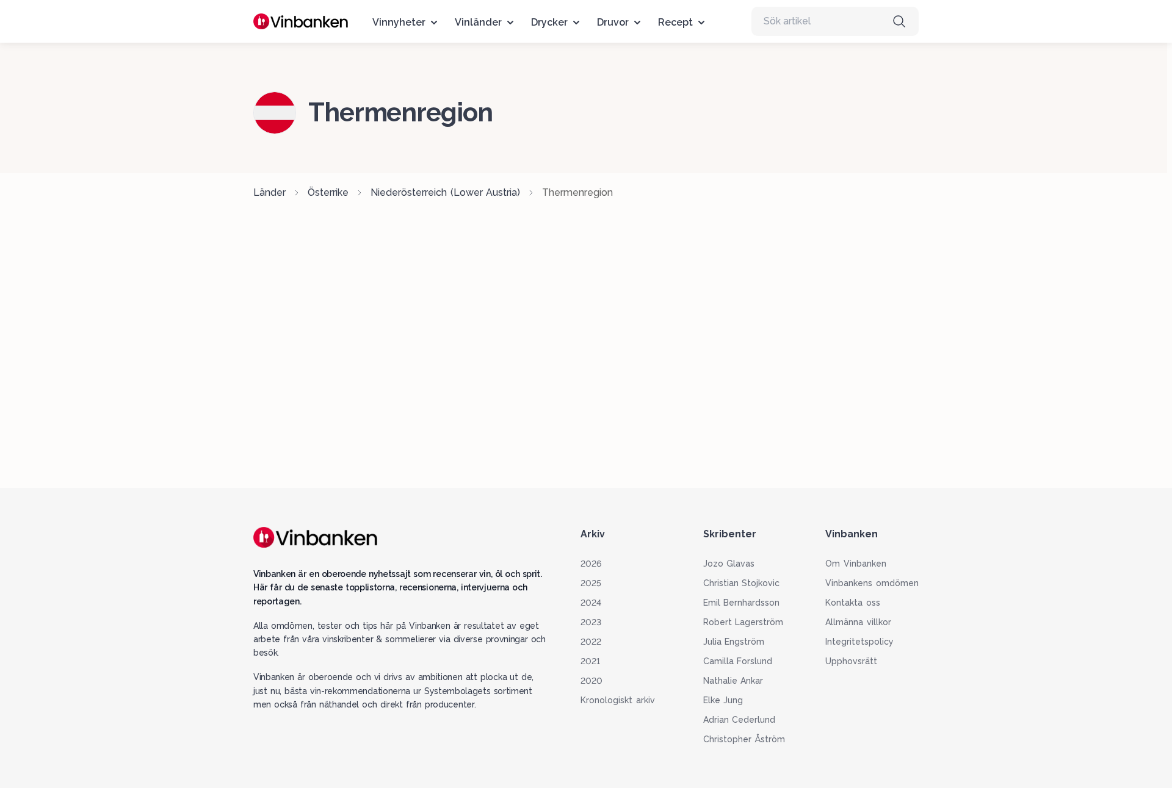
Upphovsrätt (851, 661)
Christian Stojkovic (741, 583)
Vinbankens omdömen (872, 583)
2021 (590, 661)
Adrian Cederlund (739, 720)
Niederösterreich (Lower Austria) (445, 192)
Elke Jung (723, 700)
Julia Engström (734, 642)
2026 (591, 563)
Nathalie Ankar (733, 681)
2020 (591, 681)
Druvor (613, 22)
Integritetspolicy (859, 642)
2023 (591, 622)
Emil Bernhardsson (741, 602)
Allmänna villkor (858, 622)
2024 (591, 602)
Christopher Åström (744, 739)
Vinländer (478, 22)
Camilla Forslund (738, 661)
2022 (591, 642)
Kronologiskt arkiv (618, 700)
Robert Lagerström (743, 622)
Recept (675, 22)
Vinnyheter (398, 22)
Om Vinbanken (855, 563)
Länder (269, 192)
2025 (591, 583)
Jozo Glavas (729, 563)
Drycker (549, 22)
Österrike (328, 192)
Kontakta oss (852, 602)
